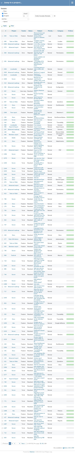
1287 (5, 428)
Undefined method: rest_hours (39, 129)
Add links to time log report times (38, 185)
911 (5, 390)
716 (5, 97)
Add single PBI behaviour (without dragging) (39, 428)
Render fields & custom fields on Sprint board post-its (39, 339)
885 (5, 269)
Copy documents (39, 204)
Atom (65, 448)
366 (5, 127)
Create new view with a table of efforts (38, 220)
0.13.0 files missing (39, 44)
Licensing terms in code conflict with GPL (39, 69)
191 (5, 350)
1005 (5, 395)
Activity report (38, 358)
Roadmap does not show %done (39, 83)
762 (5, 215)
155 (5, 117)
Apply (5, 26)
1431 (5, 355)
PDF (73, 448)
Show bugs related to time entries (39, 246)
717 (5, 291)
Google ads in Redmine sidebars (39, 323)
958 (5, 255)
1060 (5, 174)
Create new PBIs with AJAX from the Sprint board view (39, 215)
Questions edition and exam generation (39, 102)
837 (5, 327)
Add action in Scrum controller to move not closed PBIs (39, 154)
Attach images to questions (39, 193)
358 (5, 125)
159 (5, 204)
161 (5, 141)
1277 (5, 374)
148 (5, 105)
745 (5, 146)
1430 (5, 163)
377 (5, 239)
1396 (5, 154)
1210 (5, 331)
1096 (5, 367)
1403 (5, 120)
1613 (5, 75)
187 (5, 319)
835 (5, 370)
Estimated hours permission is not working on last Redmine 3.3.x (39, 230)
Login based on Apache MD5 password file (38, 239)
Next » (23, 443)
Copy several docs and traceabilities (39, 206)
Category (60, 31)
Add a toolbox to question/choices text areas (39, 361)
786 (5, 199)
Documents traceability (37, 122)
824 (5, 303)
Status (5, 13)
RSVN (13, 138)
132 (5, 420)
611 (5, 361)
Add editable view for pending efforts (39, 367)
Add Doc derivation (39, 364)
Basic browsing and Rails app (38, 137)
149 (5, 414)
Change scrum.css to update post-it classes (39, 303)
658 (5, 53)
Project (14, 31)
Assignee (6, 16)
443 (5, 246)
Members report (13, 134)
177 (5, 364)
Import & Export (13, 127)
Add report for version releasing (39, 420)
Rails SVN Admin (13, 239)
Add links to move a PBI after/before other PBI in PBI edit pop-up (39, 395)
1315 (5, 230)
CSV (69, 448)
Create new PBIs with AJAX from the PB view (39, 210)
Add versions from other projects (39, 286)
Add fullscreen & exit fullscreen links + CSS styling (39, 374)
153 (5, 344)
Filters (5, 11)
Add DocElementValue (39, 117)
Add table (36, 284)
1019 (5, 339)
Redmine (32, 452)
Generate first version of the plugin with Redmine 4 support (39, 112)
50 (43, 443)
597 (5, 102)
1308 (5, 410)
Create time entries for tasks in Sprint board (39, 225)
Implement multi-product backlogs (39, 168)
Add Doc (36, 177)
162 (5, 122)
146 (5, 132)
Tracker (23, 31)
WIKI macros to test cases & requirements (38, 255)
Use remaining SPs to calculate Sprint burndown (39, 355)
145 (5, 179)
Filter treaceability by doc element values (39, 319)
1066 (5, 347)
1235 (5, 323)
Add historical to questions (38, 182)
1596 (5, 44)
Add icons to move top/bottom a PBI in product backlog (39, 386)
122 (5, 358)
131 (5, 185)
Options (5, 21)
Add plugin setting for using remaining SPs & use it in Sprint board (39, 163)
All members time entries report (39, 134)
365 (5, 87)
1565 (5, 72)
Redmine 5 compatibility (37, 74)
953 (5, 220)
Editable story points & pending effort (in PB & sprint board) (39, 146)
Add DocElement (39, 105)
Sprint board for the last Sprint (38, 97)
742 (5, 308)
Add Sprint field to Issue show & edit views (39, 433)
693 (5, 36)
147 (5, 177)
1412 (5, 281)
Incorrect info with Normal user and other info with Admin (39, 53)
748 (5, 107)
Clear (12, 26)
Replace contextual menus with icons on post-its (39, 174)
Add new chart (38, 120)
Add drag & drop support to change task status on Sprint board (39, 261)
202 (5, 314)
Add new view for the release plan (39, 269)
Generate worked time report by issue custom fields (39, 47)
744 (5, 274)
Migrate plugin (38, 171)
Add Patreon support (37, 410)
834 (5, 437)
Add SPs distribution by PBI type (39, 437)
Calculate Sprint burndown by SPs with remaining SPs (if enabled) (39, 298)
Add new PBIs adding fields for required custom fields (38, 401)
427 (5, 417)
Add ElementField (39, 132)
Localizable (13, 69)
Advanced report (13, 47)
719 (5, 261)
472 (5, 189)
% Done (70, 31)
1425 (5, 406)
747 (5, 225)
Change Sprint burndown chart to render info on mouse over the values (39, 199)
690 (5, 41)
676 (5, 182)
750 (5, 210)
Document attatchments (37, 141)
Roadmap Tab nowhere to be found (38, 87)
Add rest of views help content (39, 424)
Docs (13, 105)
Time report (13, 112)
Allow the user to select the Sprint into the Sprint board (38, 291)
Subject (39, 31)
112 (5, 286)
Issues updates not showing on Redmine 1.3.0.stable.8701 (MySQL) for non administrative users (39, 61)
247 (5, 129)
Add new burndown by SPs (39, 265)
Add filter (4, 19)
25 (40, 443)
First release (37, 125)
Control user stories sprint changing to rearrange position (39, 309)
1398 (5, 284)
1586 (5, 112)
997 (5, 91)
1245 (5, 265)
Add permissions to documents (39, 414)
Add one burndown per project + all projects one (39, 406)
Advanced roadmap (13, 44)
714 (5, 94)
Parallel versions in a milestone (39, 334)
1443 (5, 297)
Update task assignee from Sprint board (38, 250)
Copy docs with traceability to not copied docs (39, 314)
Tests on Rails (14, 36)
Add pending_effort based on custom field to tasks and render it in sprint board (39, 274)
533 (5, 138)
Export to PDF (38, 150)
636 (5, 61)
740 (5, 382)
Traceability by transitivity (38, 350)
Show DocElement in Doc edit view (39, 344)
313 (5, 83)
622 (5, 243)
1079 (5, 158)
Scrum (13, 79)
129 (5, 150)
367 (5, 378)
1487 (5, 424)
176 (5, 206)
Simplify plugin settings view (38, 347)
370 (5, 334)
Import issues (38, 127)
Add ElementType (39, 179)
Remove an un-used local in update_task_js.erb (39, 79)
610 (5, 193)
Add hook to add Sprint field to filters (39, 382)
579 (5, 47)
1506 (5, 79)
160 (5, 235)
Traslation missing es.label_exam (39, 41)
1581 (5, 69)
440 (5, 134)
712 (5, 433)
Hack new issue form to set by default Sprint (38, 327)
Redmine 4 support (39, 72)
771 (5, 401)
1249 (5, 168)
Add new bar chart (39, 158)
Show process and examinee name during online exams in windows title (39, 36)
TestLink (13, 255)
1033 (5, 171)
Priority (50, 31)
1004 (5, 386)
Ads (13, 323)
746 (5, 250)
